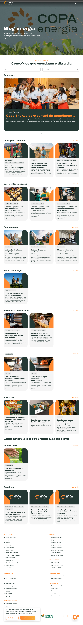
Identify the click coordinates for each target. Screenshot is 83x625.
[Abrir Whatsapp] (74, 618)
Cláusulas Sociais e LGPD (12, 562)
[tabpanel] (41, 28)
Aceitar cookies (27, 618)
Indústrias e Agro (10, 586)
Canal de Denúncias (56, 591)
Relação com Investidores (12, 552)
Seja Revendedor (55, 562)
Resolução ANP (9, 560)
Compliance (8, 545)
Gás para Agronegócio (56, 547)
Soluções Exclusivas (56, 552)
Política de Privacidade (11, 603)
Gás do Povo (9, 593)
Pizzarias (8, 591)
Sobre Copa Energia (10, 537)
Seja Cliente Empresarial (57, 565)
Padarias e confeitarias (11, 588)
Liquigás (8, 542)
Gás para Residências (56, 537)
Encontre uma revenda (56, 586)
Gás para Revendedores (57, 540)
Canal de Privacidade (56, 596)
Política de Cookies (10, 606)
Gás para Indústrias (56, 545)
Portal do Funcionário (56, 578)
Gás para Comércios (56, 542)
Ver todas (75, 140)
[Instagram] (68, 616)
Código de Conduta (10, 557)
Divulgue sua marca (56, 567)
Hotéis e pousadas (10, 583)
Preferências (12, 618)
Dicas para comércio (11, 576)
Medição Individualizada (57, 555)
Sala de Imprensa (10, 550)
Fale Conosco (54, 588)
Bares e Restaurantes (11, 578)
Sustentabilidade (10, 547)
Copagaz (8, 540)
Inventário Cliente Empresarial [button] (13, 555)
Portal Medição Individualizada (58, 576)
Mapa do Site (9, 567)
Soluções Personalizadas (57, 550)
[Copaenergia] (8, 3)
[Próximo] (47, 133)
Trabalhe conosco (10, 565)
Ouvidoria (53, 593)
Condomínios (9, 581)
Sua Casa (8, 596)
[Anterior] (36, 133)
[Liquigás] (47, 616)
